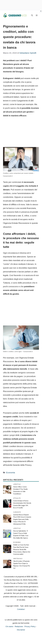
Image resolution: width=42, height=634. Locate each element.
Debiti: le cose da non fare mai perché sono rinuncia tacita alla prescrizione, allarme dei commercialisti (21, 549)
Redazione (19, 626)
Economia (10, 472)
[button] (32, 15)
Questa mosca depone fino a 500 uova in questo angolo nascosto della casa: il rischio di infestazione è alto (22, 519)
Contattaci (21, 609)
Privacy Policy (29, 626)
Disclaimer (21, 630)
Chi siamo (9, 626)
